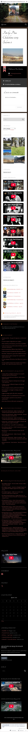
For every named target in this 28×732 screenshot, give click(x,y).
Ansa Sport (7, 335)
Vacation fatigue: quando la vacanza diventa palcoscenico (11, 398)
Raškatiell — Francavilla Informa (9, 639)
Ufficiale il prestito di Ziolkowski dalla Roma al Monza (13, 351)
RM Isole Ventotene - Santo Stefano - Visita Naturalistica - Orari (14, 443)
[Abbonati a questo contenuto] (3, 313)
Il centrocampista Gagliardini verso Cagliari (11, 341)
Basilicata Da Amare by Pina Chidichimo (14, 18)
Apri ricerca (25, 25)
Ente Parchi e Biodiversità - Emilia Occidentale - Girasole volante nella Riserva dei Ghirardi (14, 415)
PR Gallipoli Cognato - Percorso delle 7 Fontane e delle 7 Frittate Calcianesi (14, 484)
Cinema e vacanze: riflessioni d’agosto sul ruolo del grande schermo (13, 385)
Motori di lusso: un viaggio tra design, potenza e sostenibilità (12, 390)
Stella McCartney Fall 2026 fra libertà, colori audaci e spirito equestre (13, 378)
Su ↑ (14, 719)
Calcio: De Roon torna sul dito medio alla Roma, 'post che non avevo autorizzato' (14, 346)
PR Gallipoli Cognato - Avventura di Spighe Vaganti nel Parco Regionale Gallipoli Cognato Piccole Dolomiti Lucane (14, 488)
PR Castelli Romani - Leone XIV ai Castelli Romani (12, 425)
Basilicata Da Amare (11, 471)
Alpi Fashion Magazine (13, 371)
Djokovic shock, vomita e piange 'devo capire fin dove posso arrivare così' (13, 356)
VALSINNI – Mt (19, 289)
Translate (12, 129)
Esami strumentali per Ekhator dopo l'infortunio (12, 349)
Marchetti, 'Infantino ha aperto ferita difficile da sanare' (14, 353)
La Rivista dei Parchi (11, 408)
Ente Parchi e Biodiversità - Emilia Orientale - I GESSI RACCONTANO (13, 434)
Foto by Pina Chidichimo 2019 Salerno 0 (10, 37)
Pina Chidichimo (10, 303)
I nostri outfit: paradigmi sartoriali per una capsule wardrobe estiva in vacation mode (13, 374)
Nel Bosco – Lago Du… (19, 303)
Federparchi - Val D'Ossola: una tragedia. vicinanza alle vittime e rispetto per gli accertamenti (14, 422)
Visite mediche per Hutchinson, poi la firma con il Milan (14, 343)
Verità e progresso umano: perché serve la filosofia (13, 387)
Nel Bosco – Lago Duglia (7, 635)
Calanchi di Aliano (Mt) (7, 637)
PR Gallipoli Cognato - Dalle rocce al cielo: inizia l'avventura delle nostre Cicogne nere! (12, 492)
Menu (4, 24)
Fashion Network (9, 324)
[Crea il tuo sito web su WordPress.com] (14, 1)
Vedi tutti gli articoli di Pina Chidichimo (14, 74)
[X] (2, 586)
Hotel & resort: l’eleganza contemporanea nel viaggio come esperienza (13, 381)
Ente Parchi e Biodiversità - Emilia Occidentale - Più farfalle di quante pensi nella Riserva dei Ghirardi (13, 411)
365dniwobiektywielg (11, 289)
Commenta (19, 107)
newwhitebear (10, 306)
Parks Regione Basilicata (13, 481)
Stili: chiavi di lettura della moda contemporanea (12, 401)
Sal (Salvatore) (9, 296)
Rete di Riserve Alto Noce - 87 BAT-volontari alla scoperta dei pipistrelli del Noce (14, 427)
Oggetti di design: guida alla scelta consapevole (12, 393)
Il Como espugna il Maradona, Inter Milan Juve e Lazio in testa (14, 360)
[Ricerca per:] (14, 119)
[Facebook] (2, 574)
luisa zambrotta (10, 292)
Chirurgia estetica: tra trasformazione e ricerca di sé (13, 395)
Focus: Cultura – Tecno (12, 313)
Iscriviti (4, 658)
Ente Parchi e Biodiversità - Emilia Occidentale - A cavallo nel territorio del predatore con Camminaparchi (14, 418)
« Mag (2, 621)
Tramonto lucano (17, 296)
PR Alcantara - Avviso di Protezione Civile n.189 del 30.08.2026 (13, 431)
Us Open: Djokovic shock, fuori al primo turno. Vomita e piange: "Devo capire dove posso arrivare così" (14, 363)
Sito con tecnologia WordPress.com (13, 717)
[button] (7, 140)
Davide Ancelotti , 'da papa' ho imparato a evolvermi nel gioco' (14, 338)
